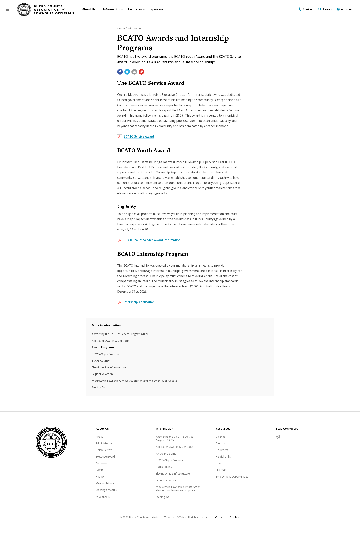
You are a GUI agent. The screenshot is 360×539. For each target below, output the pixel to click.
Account (346, 9)
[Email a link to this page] (134, 72)
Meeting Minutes (106, 483)
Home (121, 28)
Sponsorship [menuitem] (159, 9)
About (99, 436)
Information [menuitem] (111, 9)
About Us (102, 428)
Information (135, 28)
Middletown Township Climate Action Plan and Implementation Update (134, 380)
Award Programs (103, 347)
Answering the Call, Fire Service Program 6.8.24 (120, 334)
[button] (7, 9)
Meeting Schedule (106, 490)
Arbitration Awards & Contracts (110, 340)
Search (327, 9)
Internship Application (139, 302)
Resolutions (103, 496)
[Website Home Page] (45, 9)
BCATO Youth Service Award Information (152, 240)
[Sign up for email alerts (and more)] (278, 437)
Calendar (221, 436)
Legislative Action (102, 374)
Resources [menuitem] (135, 9)
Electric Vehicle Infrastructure (109, 367)
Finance (100, 476)
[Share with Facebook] (120, 72)
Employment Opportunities (232, 476)
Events (100, 470)
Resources (223, 428)
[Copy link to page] (141, 72)
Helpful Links (223, 456)
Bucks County (101, 360)
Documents (223, 450)
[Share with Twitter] (127, 72)
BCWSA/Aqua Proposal (105, 354)
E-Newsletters (104, 450)
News (219, 463)
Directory (221, 443)
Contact (308, 9)
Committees (103, 463)
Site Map (221, 470)
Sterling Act (98, 387)
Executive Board (105, 456)
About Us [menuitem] (88, 9)
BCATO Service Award (139, 136)
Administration (104, 443)
